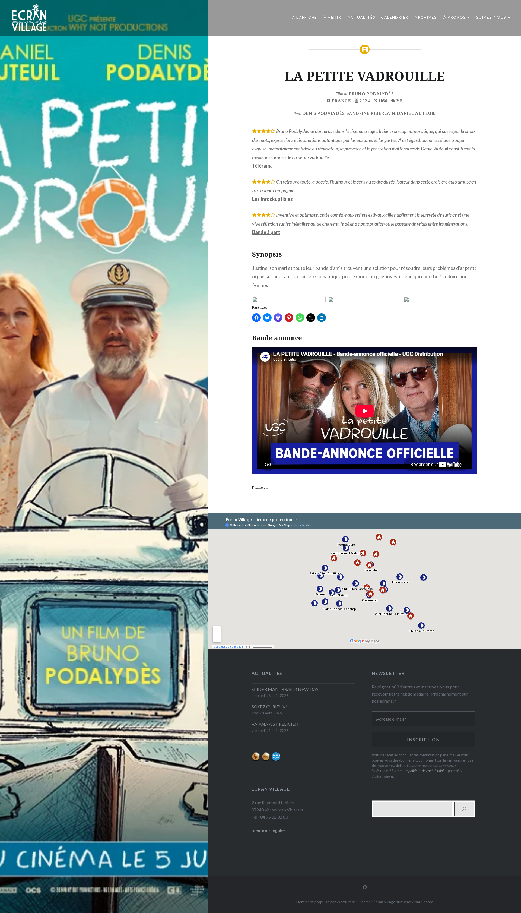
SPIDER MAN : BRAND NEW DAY (285, 689)
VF (399, 101)
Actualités (361, 17)
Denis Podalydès (324, 113)
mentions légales (269, 830)
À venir (332, 17)
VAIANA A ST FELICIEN (275, 723)
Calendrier (394, 17)
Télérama (262, 166)
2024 (365, 101)
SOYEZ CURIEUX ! (269, 706)
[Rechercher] (464, 809)
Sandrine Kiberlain (371, 113)
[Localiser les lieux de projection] (256, 759)
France (341, 101)
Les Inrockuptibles (272, 199)
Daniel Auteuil (416, 113)
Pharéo (427, 901)
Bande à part (266, 232)
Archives (426, 17)
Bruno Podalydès (371, 93)
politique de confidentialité (427, 771)
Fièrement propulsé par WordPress (326, 901)
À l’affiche (304, 17)
